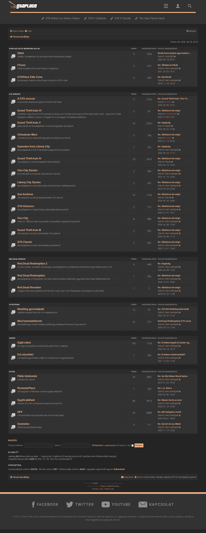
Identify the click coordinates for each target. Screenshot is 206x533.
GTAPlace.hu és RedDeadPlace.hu (24, 49)
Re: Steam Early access (170, 400)
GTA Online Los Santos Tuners (63, 18)
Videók (12, 338)
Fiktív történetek (27, 376)
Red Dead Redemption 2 (32, 263)
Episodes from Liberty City (33, 146)
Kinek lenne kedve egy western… (174, 53)
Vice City (22, 218)
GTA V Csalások (97, 18)
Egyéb (12, 372)
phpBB (94, 483)
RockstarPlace (26, 388)
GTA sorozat (14, 94)
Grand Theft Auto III (29, 230)
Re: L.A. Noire (165, 388)
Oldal (20, 53)
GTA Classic (24, 242)
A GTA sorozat (26, 98)
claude (168, 197)
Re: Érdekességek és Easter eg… (174, 342)
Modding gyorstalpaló (30, 309)
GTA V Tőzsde (123, 18)
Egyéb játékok (26, 400)
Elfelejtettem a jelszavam (104, 445)
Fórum (21, 65)
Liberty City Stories (29, 182)
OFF (20, 412)
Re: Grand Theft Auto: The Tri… (173, 98)
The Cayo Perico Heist (151, 18)
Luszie (168, 102)
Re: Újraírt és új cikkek (169, 424)
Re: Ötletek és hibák (168, 65)
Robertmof (119, 469)
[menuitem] (28, 31)
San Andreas (25, 194)
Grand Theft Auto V (29, 122)
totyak (168, 126)
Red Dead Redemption (31, 275)
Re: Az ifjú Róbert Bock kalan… (173, 376)
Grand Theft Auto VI (29, 110)
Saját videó (24, 342)
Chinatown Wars (27, 134)
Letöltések (14, 304)
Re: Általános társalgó (169, 110)
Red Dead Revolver (29, 287)
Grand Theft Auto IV (29, 158)
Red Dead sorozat (17, 259)
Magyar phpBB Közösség (110, 486)
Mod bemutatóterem (29, 321)
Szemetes (23, 424)
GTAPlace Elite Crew (29, 77)
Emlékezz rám (124, 445)
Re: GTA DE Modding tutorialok (173, 309)
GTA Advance (25, 206)
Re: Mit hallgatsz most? (169, 412)
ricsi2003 (169, 56)
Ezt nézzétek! (25, 354)
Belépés (12, 440)
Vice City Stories (27, 170)
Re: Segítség (164, 122)
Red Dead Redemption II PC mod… (175, 321)
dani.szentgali (171, 68)
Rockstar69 (171, 114)
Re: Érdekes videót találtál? (171, 354)
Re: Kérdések (164, 77)
